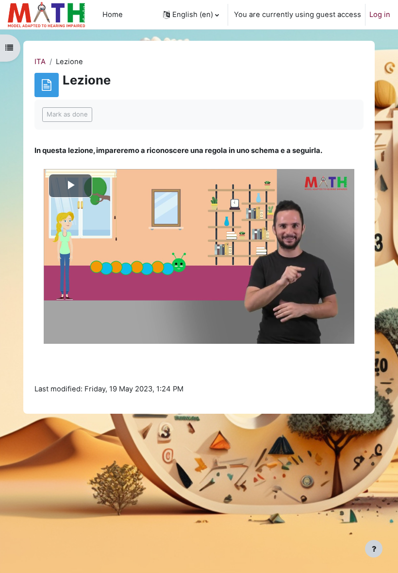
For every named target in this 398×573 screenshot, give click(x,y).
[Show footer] (373, 548)
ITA (40, 61)
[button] (191, 14)
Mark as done (67, 114)
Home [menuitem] (112, 14)
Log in (379, 14)
